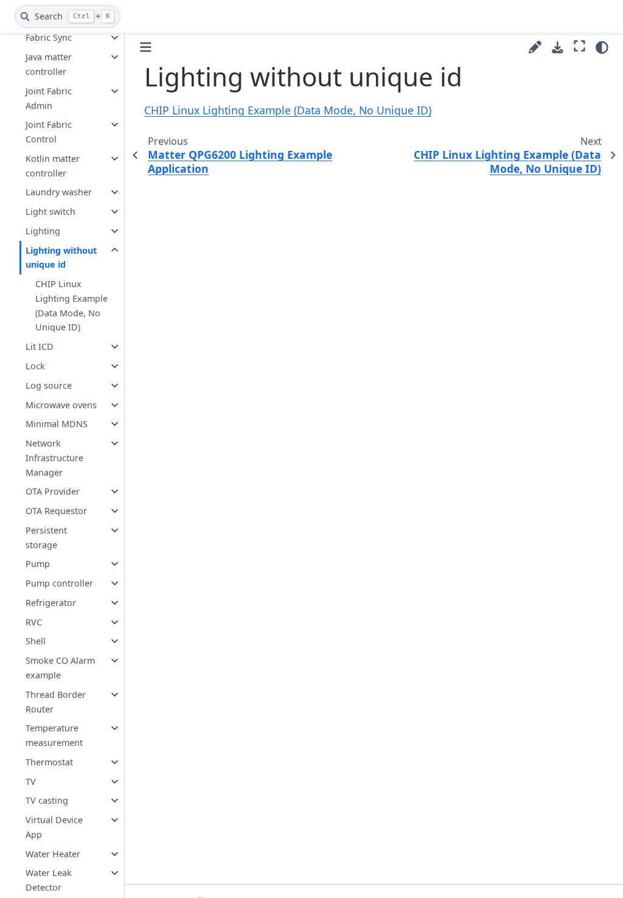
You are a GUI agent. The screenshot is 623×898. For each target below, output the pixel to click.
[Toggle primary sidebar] (145, 47)
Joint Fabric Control (49, 132)
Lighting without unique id (61, 258)
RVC (34, 622)
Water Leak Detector (49, 880)
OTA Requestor (56, 511)
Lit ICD (40, 346)
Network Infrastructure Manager (54, 457)
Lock (35, 366)
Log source (49, 385)
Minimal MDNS (57, 424)
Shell (36, 641)
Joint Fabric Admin (49, 98)
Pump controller (59, 583)
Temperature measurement (54, 735)
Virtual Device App (54, 827)
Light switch (50, 211)
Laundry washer (59, 192)
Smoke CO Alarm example (60, 668)
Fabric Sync (49, 37)
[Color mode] (602, 47)
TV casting (47, 800)
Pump (38, 563)
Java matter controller (49, 64)
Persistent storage (46, 537)
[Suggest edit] (535, 47)
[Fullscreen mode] (579, 45)
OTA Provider (53, 491)
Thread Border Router (56, 702)
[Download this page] (557, 48)
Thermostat (49, 762)
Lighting (43, 231)
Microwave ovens (61, 405)
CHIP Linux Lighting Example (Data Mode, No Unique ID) (71, 305)
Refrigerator (51, 602)
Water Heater (53, 854)
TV (31, 781)
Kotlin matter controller (53, 166)
